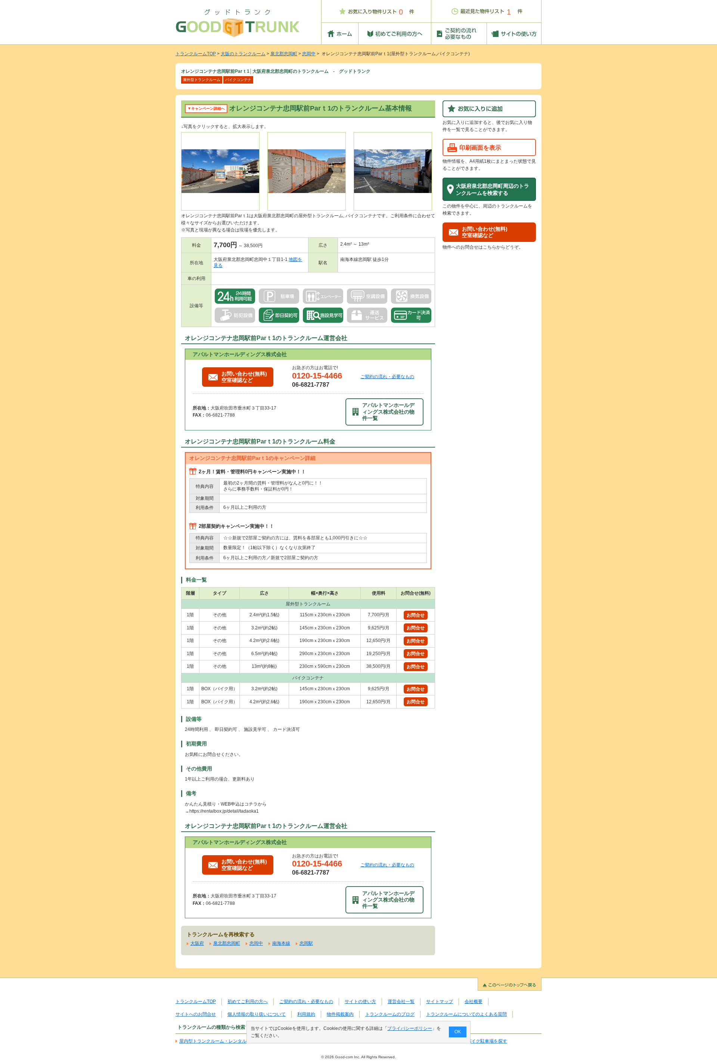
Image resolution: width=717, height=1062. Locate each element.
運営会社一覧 (401, 1001)
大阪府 (197, 943)
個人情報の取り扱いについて (256, 1014)
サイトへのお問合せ (196, 1014)
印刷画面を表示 (480, 147)
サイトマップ (439, 1001)
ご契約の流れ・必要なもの (387, 376)
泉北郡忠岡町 (283, 53)
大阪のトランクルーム (243, 53)
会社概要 (473, 1001)
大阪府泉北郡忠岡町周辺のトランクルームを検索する (492, 189)
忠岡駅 (306, 943)
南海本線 (281, 943)
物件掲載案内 (340, 1014)
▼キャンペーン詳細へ (206, 108)
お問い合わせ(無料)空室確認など (244, 377)
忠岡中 (309, 53)
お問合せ (416, 615)
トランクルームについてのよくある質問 (466, 1014)
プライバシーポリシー (409, 1028)
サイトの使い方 (360, 1001)
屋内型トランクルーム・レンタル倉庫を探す (224, 1041)
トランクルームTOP (196, 53)
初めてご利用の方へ (247, 1001)
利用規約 (306, 1014)
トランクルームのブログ (390, 1014)
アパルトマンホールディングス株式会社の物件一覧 (388, 411)
